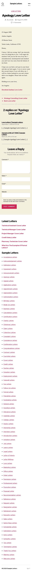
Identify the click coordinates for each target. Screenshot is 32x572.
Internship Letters (9, 428)
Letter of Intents (9, 455)
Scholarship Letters (10, 527)
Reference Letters (9, 499)
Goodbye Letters (9, 408)
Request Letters (8, 503)
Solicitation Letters (9, 531)
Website (4, 192)
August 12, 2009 (22, 20)
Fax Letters (7, 384)
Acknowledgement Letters (12, 261)
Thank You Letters (9, 551)
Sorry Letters (7, 535)
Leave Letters (8, 447)
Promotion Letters (9, 487)
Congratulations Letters (11, 348)
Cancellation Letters (10, 313)
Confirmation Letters (10, 344)
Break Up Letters (9, 305)
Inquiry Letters (8, 424)
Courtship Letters (9, 356)
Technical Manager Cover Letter (14, 229)
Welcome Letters (9, 559)
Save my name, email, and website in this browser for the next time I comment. (15, 200)
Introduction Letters (10, 436)
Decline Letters (8, 368)
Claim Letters (8, 328)
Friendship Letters (9, 396)
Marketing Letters (9, 467)
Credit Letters (8, 364)
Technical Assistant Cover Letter (14, 225)
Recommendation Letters (12, 495)
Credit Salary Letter (9, 237)
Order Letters (8, 475)
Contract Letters (9, 352)
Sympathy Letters (9, 539)
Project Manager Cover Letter (13, 233)
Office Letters (8, 471)
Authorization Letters (10, 297)
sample (11, 20)
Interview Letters (9, 432)
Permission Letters (9, 479)
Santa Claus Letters (10, 523)
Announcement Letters (11, 273)
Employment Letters (10, 376)
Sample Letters (16, 3)
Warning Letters (8, 555)
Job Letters (7, 443)
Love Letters (16, 11)
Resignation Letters (10, 507)
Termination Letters (10, 547)
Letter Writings (8, 459)
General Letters (8, 404)
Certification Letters (10, 317)
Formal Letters (8, 392)
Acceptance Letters (10, 257)
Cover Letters (8, 360)
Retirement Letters (9, 511)
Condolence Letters (10, 340)
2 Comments (17, 22)
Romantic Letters (9, 515)
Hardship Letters (9, 416)
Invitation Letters (9, 439)
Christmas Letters (9, 324)
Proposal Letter (8, 491)
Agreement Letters (9, 269)
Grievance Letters (9, 412)
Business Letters (9, 309)
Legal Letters (7, 451)
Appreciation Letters (10, 293)
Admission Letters (9, 265)
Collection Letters (9, 332)
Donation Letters (9, 372)
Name (4, 176)
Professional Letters (10, 483)
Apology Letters (9, 277)
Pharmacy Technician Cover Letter (14, 241)
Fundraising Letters (10, 400)
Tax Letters (7, 543)
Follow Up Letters (9, 388)
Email (4, 184)
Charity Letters (8, 320)
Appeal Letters (8, 281)
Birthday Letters (9, 301)
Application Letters (9, 285)
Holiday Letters (8, 420)
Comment (5, 159)
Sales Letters (7, 519)
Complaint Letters (9, 336)
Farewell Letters (9, 380)
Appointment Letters (10, 289)
